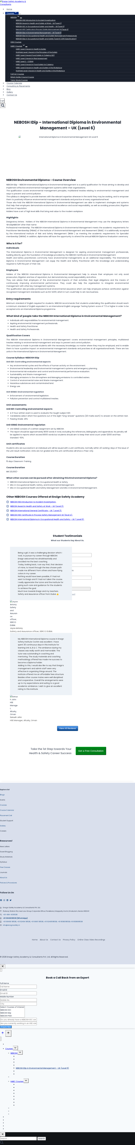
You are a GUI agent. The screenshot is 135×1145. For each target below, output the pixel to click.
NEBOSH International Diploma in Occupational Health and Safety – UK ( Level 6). (47, 519)
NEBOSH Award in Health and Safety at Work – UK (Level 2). (37, 506)
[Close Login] (2, 966)
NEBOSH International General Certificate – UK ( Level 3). (36, 510)
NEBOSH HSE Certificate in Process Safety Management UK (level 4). (41, 515)
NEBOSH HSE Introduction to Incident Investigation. (33, 502)
